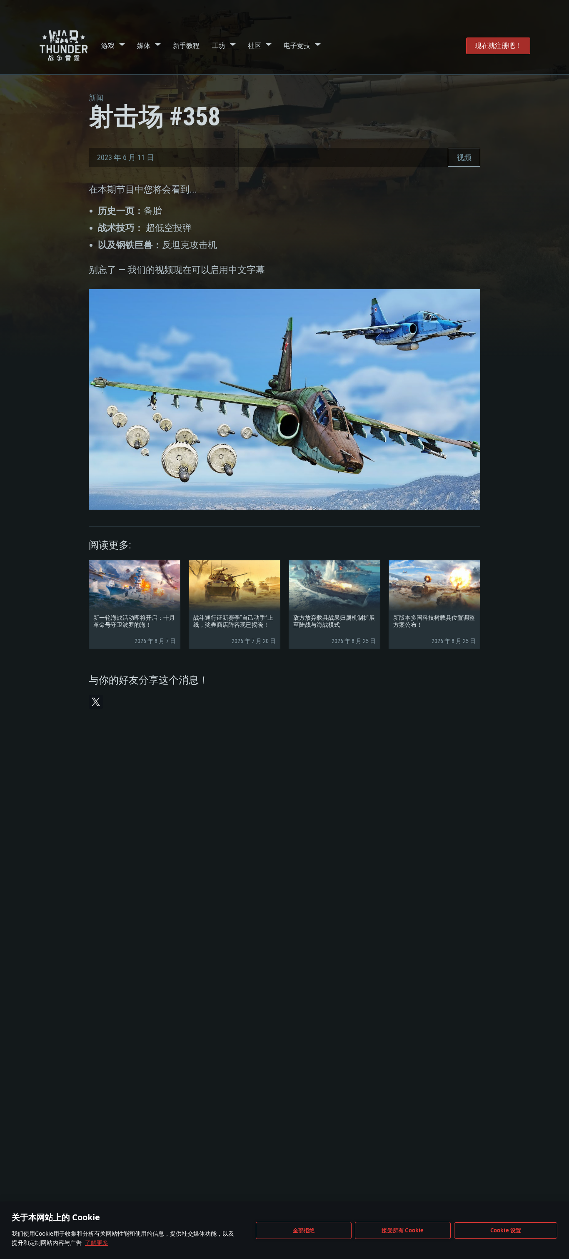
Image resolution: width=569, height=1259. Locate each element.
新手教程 (186, 46)
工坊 (218, 46)
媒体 (143, 46)
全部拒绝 (304, 1230)
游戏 (108, 46)
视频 (464, 157)
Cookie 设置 (506, 1230)
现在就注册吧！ (498, 46)
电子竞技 (297, 46)
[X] (96, 702)
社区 (254, 46)
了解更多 (96, 1242)
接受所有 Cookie (403, 1230)
